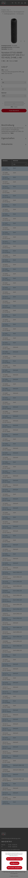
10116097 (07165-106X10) (7, 453)
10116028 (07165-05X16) (6, 256)
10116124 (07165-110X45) (7, 789)
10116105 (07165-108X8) (6, 490)
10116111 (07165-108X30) (7, 710)
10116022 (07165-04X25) (6, 302)
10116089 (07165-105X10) (7, 417)
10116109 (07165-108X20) (7, 669)
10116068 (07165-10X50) (6, 678)
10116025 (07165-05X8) (6, 214)
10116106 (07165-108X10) (7, 508)
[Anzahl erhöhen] (25, 103)
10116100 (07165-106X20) (7, 527)
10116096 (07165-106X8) (6, 435)
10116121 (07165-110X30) (7, 747)
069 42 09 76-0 (6, 842)
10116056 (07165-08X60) (6, 655)
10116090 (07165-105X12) (7, 421)
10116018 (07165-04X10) (6, 196)
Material (3, 93)
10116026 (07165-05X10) (6, 219)
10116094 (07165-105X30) (7, 550)
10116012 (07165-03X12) (6, 242)
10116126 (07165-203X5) (6, 573)
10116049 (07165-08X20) (6, 329)
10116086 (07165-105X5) (6, 389)
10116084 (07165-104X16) (7, 407)
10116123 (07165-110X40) (7, 775)
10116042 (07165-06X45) (6, 462)
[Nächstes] (24, 41)
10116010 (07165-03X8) (6, 178)
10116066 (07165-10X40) (6, 541)
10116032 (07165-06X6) (6, 228)
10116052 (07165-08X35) (6, 398)
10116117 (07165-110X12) (7, 688)
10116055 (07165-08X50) (6, 554)
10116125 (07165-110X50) (7, 793)
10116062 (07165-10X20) (6, 366)
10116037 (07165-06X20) (6, 306)
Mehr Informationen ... (14, 855)
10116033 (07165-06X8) (6, 233)
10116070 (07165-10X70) (6, 738)
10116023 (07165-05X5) (6, 205)
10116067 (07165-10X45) (6, 660)
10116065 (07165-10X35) (6, 467)
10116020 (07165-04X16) (6, 251)
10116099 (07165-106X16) (7, 476)
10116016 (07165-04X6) (6, 187)
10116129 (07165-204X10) (7, 586)
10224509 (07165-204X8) (6, 591)
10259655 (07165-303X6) (6, 766)
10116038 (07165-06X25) (6, 338)
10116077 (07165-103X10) (7, 545)
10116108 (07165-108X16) (7, 568)
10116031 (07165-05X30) (6, 343)
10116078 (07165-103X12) (7, 564)
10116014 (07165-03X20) (6, 297)
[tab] (14, 128)
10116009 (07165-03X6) (6, 173)
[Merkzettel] (18, 2)
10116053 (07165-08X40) (6, 472)
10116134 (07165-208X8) (6, 628)
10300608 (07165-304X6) (6, 770)
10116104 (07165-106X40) (7, 683)
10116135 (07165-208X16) (7, 632)
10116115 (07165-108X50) (7, 752)
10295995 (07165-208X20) (7, 637)
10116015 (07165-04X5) (6, 182)
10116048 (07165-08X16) (6, 311)
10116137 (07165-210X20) (7, 651)
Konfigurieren (14, 863)
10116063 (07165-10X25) (6, 403)
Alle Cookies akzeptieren (14, 868)
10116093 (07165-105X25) (7, 504)
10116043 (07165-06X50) (6, 495)
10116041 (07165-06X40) (6, 439)
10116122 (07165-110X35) (7, 756)
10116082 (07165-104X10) (7, 375)
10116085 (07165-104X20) (7, 449)
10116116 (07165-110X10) (7, 674)
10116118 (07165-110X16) (7, 720)
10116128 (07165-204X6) (6, 582)
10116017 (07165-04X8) (6, 191)
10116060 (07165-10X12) (6, 320)
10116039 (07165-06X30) (6, 357)
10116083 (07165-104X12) (7, 380)
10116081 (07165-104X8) (6, 371)
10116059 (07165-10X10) (6, 315)
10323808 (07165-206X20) (7, 642)
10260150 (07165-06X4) (6, 802)
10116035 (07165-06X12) (6, 265)
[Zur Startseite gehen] (3, 2)
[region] (14, 30)
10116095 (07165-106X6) (6, 430)
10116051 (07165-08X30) (6, 536)
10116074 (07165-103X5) (6, 481)
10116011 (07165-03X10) (6, 237)
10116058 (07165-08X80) (6, 701)
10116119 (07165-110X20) (7, 729)
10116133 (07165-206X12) (7, 609)
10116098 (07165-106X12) (7, 458)
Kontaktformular (15, 849)
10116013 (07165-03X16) (6, 247)
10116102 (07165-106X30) (7, 623)
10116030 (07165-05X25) (6, 325)
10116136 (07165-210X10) (7, 646)
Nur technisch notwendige (14, 859)
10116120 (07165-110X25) (7, 733)
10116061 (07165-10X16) (6, 334)
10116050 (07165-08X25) (6, 361)
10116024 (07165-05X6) (6, 210)
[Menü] (12, 2)
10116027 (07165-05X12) (6, 224)
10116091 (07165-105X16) (7, 426)
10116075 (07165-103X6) (6, 499)
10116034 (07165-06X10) (6, 260)
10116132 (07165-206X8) (6, 605)
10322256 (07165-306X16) (7, 779)
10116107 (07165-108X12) (7, 531)
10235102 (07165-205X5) (6, 614)
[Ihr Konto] (22, 2)
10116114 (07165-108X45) (7, 743)
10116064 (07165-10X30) (6, 444)
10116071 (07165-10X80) (6, 761)
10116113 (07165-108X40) (7, 724)
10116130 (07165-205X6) (6, 596)
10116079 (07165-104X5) (6, 348)
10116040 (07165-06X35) (6, 384)
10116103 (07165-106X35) (7, 665)
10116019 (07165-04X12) (6, 201)
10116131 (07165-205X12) (7, 600)
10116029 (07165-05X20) (6, 288)
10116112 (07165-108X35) (7, 715)
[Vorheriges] (21, 41)
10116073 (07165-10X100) (7, 798)
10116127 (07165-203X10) (7, 577)
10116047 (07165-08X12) (6, 279)
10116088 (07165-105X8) (6, 412)
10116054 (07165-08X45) (6, 518)
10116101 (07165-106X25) (7, 559)
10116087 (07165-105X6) (6, 394)
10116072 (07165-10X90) (6, 784)
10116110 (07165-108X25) (7, 692)
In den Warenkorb (14, 110)
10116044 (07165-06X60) (6, 513)
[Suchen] (15, 2)
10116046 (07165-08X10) (6, 274)
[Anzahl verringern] (3, 103)
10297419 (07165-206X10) (7, 619)
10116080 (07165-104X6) (6, 352)
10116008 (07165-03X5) (6, 168)
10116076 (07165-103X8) (6, 522)
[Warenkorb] (25, 2)
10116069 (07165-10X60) (6, 706)
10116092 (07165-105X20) (7, 485)
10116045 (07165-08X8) (6, 270)
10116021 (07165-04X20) (6, 283)
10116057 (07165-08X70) (6, 697)
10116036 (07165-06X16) (6, 292)
